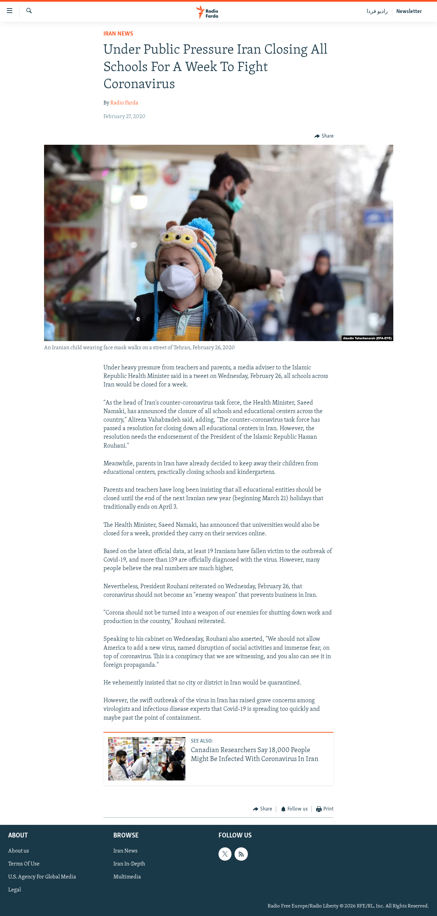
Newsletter (409, 11)
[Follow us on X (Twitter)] (224, 853)
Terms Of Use (24, 864)
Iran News (118, 34)
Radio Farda (124, 103)
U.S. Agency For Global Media (42, 877)
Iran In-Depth (129, 864)
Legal (14, 890)
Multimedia (127, 877)
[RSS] (241, 853)
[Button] (324, 136)
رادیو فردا (377, 11)
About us (18, 851)
